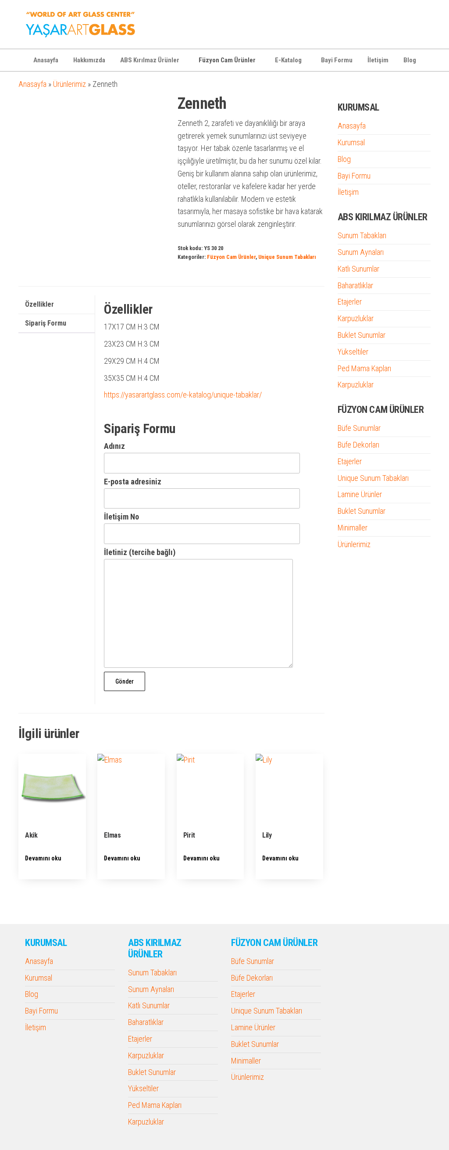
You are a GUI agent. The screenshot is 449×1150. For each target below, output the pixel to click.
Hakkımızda (89, 60)
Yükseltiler (353, 351)
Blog (409, 60)
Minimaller (352, 527)
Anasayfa (45, 60)
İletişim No (121, 516)
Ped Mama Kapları (364, 368)
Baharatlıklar (355, 285)
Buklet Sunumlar (361, 335)
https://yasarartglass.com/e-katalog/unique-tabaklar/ (183, 394)
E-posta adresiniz (132, 481)
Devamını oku (43, 858)
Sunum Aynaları (361, 252)
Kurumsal (351, 142)
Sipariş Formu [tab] (45, 323)
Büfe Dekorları (358, 444)
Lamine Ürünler (360, 494)
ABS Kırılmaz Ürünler (149, 60)
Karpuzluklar (356, 318)
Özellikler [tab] (39, 304)
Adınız (114, 446)
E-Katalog (288, 60)
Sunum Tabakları (362, 235)
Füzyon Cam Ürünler (227, 60)
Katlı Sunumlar (358, 268)
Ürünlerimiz (69, 84)
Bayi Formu (337, 60)
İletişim (377, 60)
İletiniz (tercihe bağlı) (139, 552)
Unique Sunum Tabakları (287, 257)
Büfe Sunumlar (359, 428)
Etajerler (350, 301)
